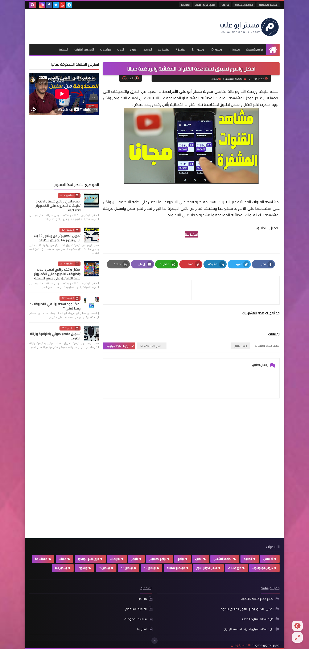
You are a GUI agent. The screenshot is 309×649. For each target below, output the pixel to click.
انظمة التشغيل (223, 558)
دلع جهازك (234, 568)
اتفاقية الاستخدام (244, 4)
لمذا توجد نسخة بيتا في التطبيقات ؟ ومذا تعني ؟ (55, 306)
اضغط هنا (191, 234)
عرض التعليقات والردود (118, 346)
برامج (180, 558)
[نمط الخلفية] (297, 637)
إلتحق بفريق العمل (205, 4)
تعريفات (115, 558)
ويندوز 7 (180, 49)
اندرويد (148, 49)
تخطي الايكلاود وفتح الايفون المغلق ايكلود (247, 609)
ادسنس (268, 558)
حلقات (214, 79)
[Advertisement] (105, 24)
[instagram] (42, 5)
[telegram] (69, 5)
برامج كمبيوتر (254, 49)
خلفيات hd (41, 558)
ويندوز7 (82, 568)
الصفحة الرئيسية (234, 79)
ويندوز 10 (216, 49)
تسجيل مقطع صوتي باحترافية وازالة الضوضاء (55, 335)
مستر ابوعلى (239, 645)
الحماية (63, 49)
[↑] (154, 640)
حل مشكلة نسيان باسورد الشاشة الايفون (248, 629)
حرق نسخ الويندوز (88, 558)
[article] (149, 290)
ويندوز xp (163, 49)
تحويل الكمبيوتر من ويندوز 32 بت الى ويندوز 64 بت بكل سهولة (57, 237)
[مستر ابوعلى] (249, 26)
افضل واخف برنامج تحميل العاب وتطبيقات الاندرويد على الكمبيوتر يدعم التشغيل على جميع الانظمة (57, 273)
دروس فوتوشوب (262, 568)
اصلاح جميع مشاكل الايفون (257, 599)
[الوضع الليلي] (297, 626)
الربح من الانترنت (84, 49)
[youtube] (62, 5)
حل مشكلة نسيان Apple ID (257, 619)
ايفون (133, 49)
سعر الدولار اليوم (206, 568)
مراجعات (105, 49)
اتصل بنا (185, 4)
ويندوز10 (104, 568)
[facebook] (49, 5)
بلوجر (134, 558)
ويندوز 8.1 (198, 49)
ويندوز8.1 (61, 568)
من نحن (225, 4)
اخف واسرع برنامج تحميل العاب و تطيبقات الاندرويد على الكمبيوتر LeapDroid (58, 205)
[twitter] (56, 5)
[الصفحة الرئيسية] (273, 49)
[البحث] (32, 5)
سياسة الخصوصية (268, 4)
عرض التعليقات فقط (150, 346)
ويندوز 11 (234, 49)
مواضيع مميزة (176, 568)
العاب (120, 49)
